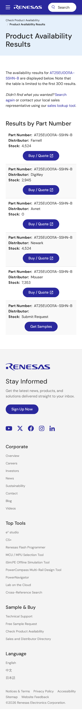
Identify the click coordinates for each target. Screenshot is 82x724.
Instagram (41, 428)
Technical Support (19, 616)
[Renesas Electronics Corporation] (28, 7)
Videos (11, 508)
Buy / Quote (41, 155)
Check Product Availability (23, 20)
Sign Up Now (22, 409)
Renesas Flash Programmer (25, 547)
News (10, 478)
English (11, 663)
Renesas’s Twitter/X (20, 428)
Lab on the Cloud (18, 585)
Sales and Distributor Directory (28, 639)
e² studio (12, 532)
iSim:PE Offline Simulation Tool (27, 562)
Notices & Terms (18, 691)
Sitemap (12, 697)
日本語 (10, 678)
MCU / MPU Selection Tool (25, 555)
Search (62, 7)
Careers (11, 463)
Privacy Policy (43, 691)
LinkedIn (52, 428)
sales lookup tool (61, 105)
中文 (9, 670)
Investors (12, 471)
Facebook (31, 428)
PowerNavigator (17, 577)
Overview (12, 456)
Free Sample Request (21, 624)
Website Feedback (35, 697)
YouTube (9, 428)
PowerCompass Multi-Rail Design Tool (33, 570)
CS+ (9, 540)
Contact (12, 493)
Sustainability (15, 486)
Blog (9, 501)
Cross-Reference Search (24, 592)
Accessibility (66, 691)
